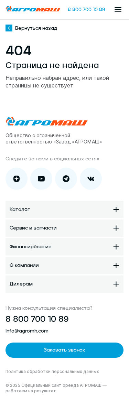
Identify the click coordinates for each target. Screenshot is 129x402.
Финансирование (31, 246)
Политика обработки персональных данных (52, 371)
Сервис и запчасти (33, 228)
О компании (24, 265)
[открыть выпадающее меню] (117, 9)
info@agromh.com (27, 331)
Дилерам (21, 284)
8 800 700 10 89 (86, 9)
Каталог (20, 209)
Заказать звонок (64, 350)
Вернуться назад (36, 28)
